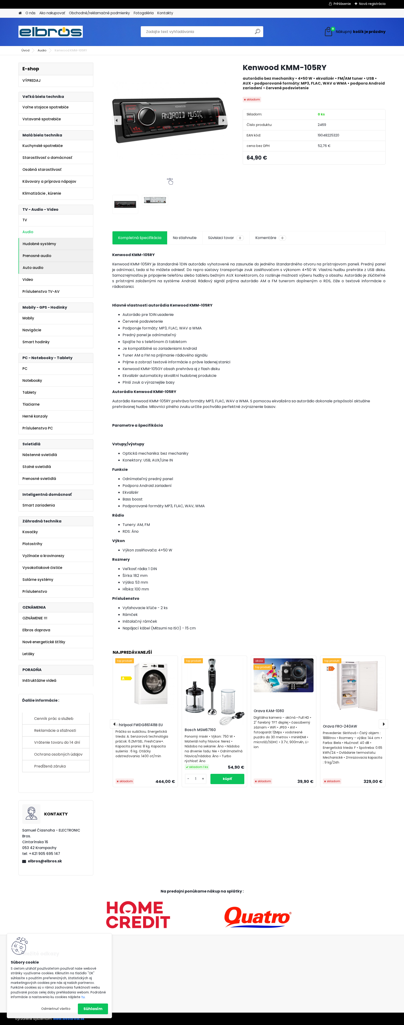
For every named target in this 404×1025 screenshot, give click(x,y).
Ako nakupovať (52, 13)
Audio (42, 50)
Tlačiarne (31, 404)
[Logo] (50, 31)
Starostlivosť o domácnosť (47, 157)
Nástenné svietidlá (39, 454)
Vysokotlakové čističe (42, 567)
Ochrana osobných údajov (58, 754)
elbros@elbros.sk (45, 861)
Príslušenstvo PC (37, 428)
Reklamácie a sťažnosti (55, 730)
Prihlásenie (342, 3)
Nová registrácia (372, 3)
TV (24, 220)
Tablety (29, 392)
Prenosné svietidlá (39, 478)
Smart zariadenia (38, 505)
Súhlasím (92, 1008)
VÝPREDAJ (31, 80)
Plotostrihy (32, 543)
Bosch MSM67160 (200, 729)
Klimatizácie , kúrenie (41, 193)
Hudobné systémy (39, 243)
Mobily (28, 318)
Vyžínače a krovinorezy (43, 555)
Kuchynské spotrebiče (42, 145)
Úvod (25, 50)
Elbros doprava (36, 630)
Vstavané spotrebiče (41, 119)
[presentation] (117, 120)
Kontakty (165, 13)
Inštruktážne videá (39, 680)
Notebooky (32, 380)
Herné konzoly (35, 416)
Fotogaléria (144, 13)
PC (24, 368)
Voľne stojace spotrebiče (45, 107)
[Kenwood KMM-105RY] (170, 120)
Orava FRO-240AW (340, 726)
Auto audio (33, 267)
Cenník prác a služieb (53, 718)
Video (27, 279)
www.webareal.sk (68, 1018)
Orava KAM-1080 (269, 710)
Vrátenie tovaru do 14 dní (57, 742)
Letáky (28, 653)
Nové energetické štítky (43, 641)
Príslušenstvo (34, 591)
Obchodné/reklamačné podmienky (99, 13)
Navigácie (31, 330)
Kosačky (30, 531)
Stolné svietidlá (36, 466)
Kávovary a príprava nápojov (49, 181)
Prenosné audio (37, 255)
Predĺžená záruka (50, 766)
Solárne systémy (37, 579)
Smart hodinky (36, 341)
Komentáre (269, 237)
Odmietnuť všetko (55, 1009)
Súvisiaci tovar (224, 237)
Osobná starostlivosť (41, 169)
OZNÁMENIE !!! (34, 618)
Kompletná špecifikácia (139, 237)
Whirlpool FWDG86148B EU (139, 724)
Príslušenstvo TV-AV (41, 291)
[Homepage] (20, 13)
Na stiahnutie (185, 237)
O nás (30, 13)
